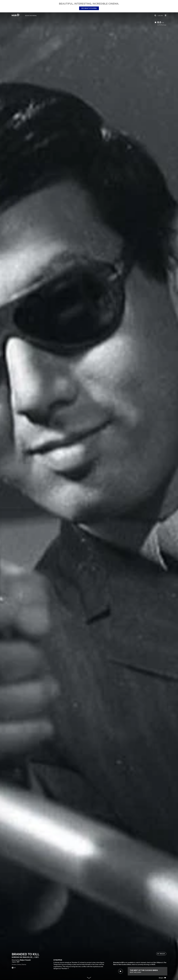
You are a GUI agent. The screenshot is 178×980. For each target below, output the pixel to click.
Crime (19, 964)
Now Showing (31, 15)
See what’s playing (89, 8)
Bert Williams (135, 972)
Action (14, 964)
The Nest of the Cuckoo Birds (144, 970)
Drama (24, 964)
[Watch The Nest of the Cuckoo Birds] (120, 971)
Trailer (162, 953)
